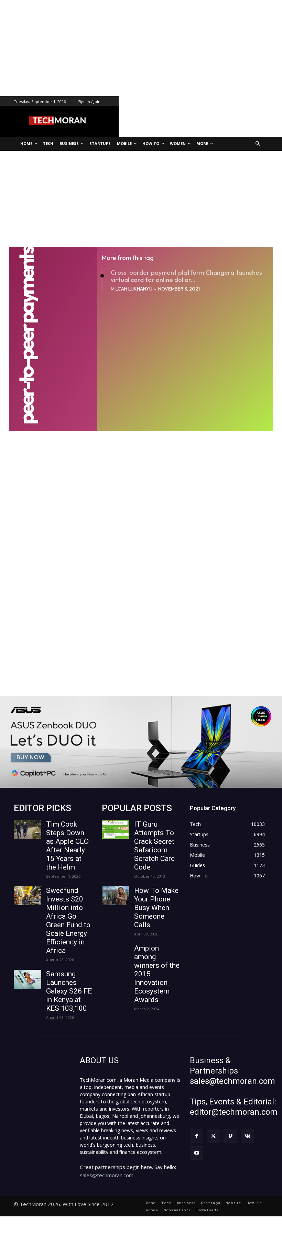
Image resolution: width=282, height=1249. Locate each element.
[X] (213, 1136)
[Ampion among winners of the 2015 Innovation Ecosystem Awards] (115, 953)
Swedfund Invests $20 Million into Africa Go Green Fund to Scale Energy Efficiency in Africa (68, 920)
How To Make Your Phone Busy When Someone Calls (156, 907)
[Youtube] (196, 1153)
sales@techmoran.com (106, 1175)
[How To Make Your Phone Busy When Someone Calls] (115, 895)
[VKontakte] (247, 1136)
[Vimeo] (230, 1136)
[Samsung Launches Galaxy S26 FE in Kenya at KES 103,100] (27, 979)
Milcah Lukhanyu (131, 289)
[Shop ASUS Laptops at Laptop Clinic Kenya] (141, 742)
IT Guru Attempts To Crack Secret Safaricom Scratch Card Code (154, 845)
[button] (258, 144)
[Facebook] (196, 1136)
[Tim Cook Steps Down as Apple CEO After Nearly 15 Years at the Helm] (27, 829)
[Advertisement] (141, 48)
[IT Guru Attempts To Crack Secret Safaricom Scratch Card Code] (115, 829)
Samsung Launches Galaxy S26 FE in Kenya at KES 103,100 (69, 991)
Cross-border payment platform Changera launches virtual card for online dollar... (186, 276)
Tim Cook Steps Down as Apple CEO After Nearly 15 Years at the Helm (67, 845)
